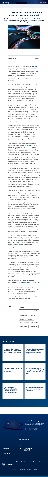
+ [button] (20, 445)
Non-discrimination (21, 469)
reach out (26, 297)
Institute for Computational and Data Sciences (28, 311)
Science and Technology (26, 319)
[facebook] (21, 435)
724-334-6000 (30, 463)
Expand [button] (37, 52)
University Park (34, 326)
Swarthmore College (13, 242)
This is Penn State (7, 445)
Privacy (15, 469)
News (8, 5)
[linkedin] (17, 435)
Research (32, 315)
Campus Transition (33, 3)
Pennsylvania (23, 315)
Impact (22, 307)
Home (3, 5)
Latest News (23, 326)
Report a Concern (21, 3)
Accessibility (29, 469)
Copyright (36, 469)
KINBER (29, 145)
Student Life (28, 445)
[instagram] (24, 435)
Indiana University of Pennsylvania (30, 282)
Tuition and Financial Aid (6, 452)
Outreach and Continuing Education (28, 449)
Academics (5, 448)
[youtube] (30, 435)
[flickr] (27, 435)
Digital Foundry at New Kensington (29, 322)
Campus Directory (29, 454)
